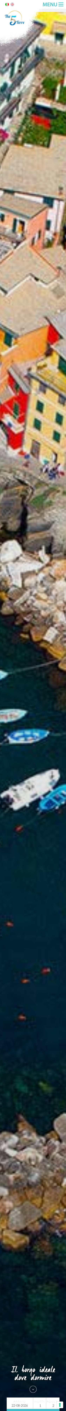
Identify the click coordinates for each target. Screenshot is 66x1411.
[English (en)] (12, 5)
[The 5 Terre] (22, 45)
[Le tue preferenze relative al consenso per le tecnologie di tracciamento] (59, 1405)
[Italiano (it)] (7, 5)
